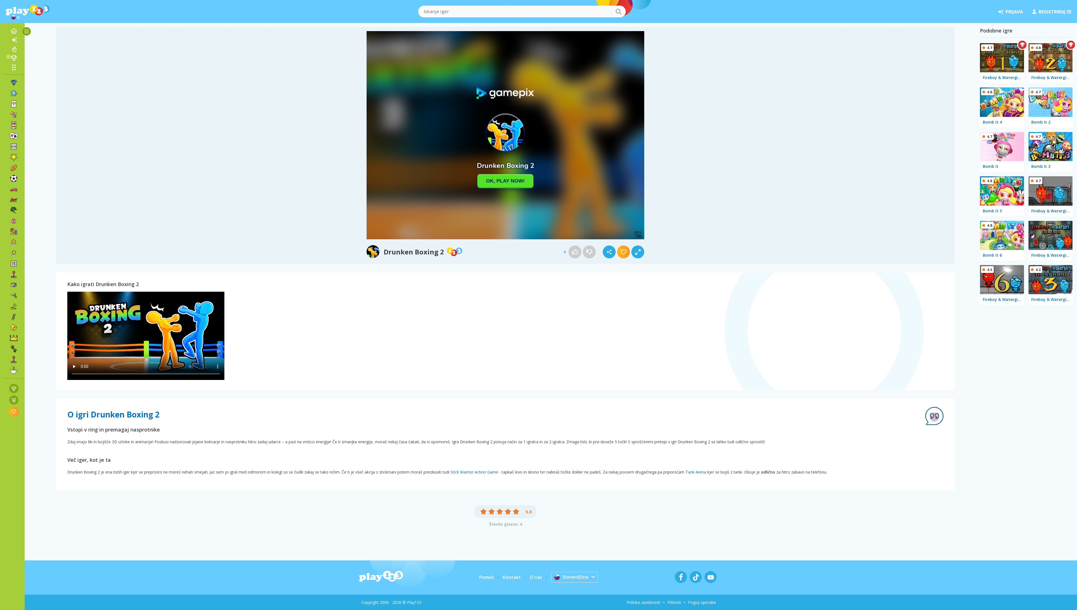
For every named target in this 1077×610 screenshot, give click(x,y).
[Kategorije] (14, 67)
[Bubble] (14, 114)
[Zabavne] (14, 157)
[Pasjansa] (14, 136)
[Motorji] (14, 199)
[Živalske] (14, 349)
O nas (536, 577)
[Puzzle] (14, 93)
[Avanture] (14, 327)
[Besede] (14, 263)
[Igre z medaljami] (14, 400)
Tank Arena (695, 472)
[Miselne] (14, 221)
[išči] (618, 11)
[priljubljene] (14, 411)
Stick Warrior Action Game (474, 472)
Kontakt (512, 577)
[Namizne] (14, 285)
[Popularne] (14, 49)
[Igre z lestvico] (14, 388)
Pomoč (486, 577)
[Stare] (14, 306)
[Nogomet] (14, 178)
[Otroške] (14, 253)
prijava (1014, 12)
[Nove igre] (14, 40)
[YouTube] (711, 577)
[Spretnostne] (14, 317)
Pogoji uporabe (702, 602)
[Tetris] (14, 231)
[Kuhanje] (14, 370)
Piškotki (674, 602)
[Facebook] (681, 577)
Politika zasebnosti (644, 602)
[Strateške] (14, 338)
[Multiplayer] (14, 359)
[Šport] (14, 168)
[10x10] (14, 146)
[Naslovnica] (14, 31)
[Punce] (14, 242)
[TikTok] (696, 577)
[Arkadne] (14, 274)
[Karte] (14, 125)
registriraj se (1055, 12)
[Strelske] (14, 295)
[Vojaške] (14, 210)
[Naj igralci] (14, 58)
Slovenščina (575, 577)
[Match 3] (14, 82)
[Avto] (14, 189)
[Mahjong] (14, 104)
